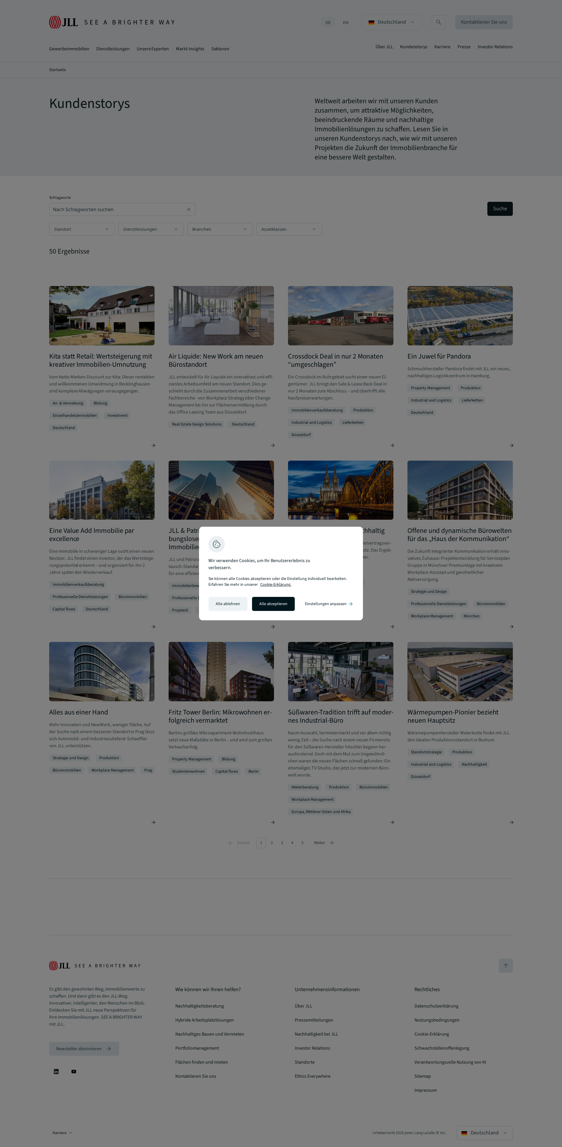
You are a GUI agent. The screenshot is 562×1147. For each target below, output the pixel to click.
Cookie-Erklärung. (275, 585)
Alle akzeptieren (273, 604)
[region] (281, 573)
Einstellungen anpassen (329, 603)
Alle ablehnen (228, 604)
